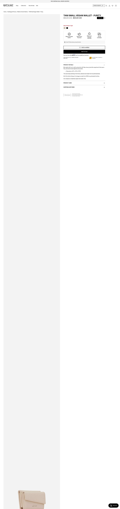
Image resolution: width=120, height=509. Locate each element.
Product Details (68, 64)
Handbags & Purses (11, 11)
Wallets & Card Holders (22, 11)
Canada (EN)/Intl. (98, 5)
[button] (106, 5)
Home (5, 11)
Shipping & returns (69, 87)
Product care (67, 82)
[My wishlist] (112, 5)
